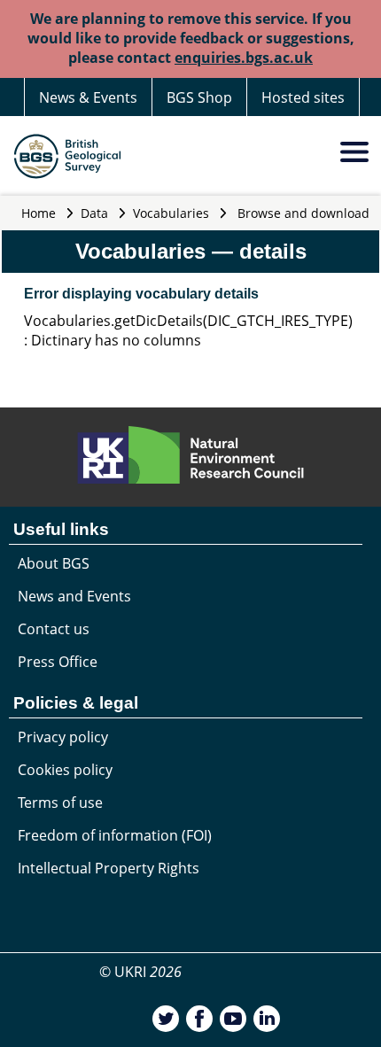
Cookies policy (65, 769)
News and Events (74, 596)
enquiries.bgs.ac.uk (244, 57)
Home (38, 213)
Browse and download (303, 213)
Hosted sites (303, 97)
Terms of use (60, 802)
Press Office (57, 661)
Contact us (53, 629)
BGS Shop (199, 97)
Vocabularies (171, 213)
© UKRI (140, 971)
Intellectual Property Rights (108, 868)
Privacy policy (63, 737)
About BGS (53, 563)
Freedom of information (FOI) (115, 835)
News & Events (88, 97)
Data (94, 213)
